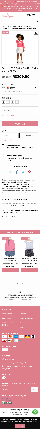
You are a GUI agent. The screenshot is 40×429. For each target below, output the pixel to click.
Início (3, 26)
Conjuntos (27, 26)
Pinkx (22, 327)
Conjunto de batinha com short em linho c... (29, 259)
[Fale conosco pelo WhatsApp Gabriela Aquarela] (35, 411)
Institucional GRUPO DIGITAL (9, 324)
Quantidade (6, 111)
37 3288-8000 (10, 359)
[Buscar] (37, 21)
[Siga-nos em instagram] (4, 377)
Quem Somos (7, 314)
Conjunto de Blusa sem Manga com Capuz (10, 259)
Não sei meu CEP (7, 140)
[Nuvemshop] (20, 410)
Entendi (20, 426)
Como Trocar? (7, 318)
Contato (23, 314)
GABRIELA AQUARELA (14, 26)
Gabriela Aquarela (26, 323)
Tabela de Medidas (26, 318)
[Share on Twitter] (23, 172)
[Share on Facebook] (16, 172)
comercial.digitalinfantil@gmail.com (17, 363)
